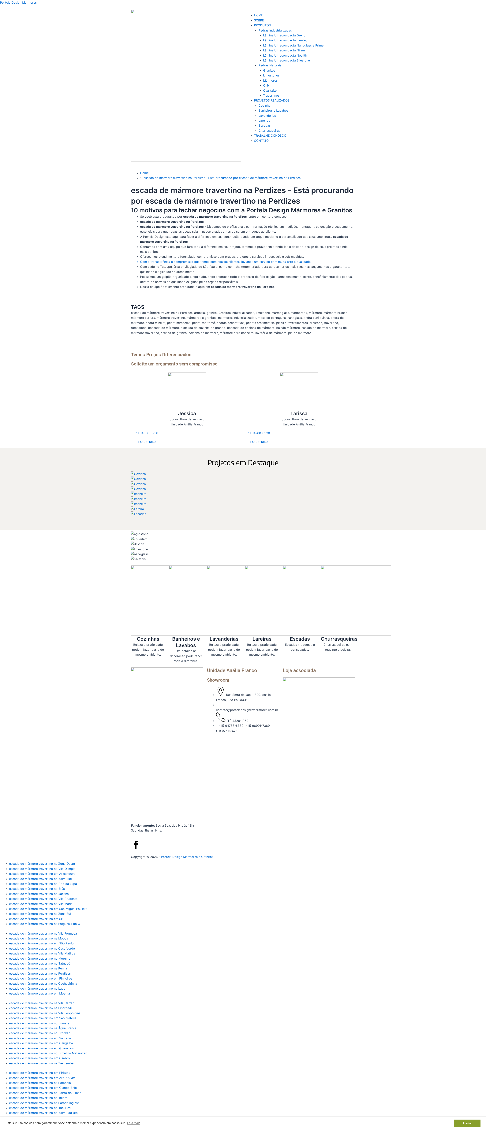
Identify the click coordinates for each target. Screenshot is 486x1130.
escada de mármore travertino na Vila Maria (41, 904)
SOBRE (259, 20)
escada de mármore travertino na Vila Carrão (41, 1003)
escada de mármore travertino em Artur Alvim (42, 1078)
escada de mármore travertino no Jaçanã (39, 894)
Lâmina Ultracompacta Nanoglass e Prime (293, 45)
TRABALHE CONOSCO (270, 135)
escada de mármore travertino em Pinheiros (40, 978)
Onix (266, 85)
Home (144, 173)
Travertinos (271, 95)
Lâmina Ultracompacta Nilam (284, 50)
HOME (258, 15)
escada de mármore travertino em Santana (40, 1038)
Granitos (269, 70)
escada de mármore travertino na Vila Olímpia (42, 869)
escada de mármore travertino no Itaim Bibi (40, 879)
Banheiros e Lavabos (273, 110)
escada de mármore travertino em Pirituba (39, 1073)
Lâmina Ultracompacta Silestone (286, 60)
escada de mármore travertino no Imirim (38, 1098)
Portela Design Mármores (18, 2)
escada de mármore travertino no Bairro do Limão (45, 1093)
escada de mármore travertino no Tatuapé (39, 963)
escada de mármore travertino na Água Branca (43, 1028)
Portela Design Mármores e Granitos (187, 857)
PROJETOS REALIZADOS (272, 100)
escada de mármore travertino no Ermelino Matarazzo (48, 1053)
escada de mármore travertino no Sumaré (39, 1023)
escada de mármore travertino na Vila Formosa (43, 933)
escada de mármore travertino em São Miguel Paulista (48, 909)
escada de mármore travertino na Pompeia (40, 1083)
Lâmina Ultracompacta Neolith (285, 55)
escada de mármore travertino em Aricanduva (42, 874)
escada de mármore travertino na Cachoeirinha (43, 983)
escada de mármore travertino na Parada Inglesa (44, 1103)
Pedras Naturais (270, 65)
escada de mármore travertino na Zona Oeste (42, 863)
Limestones (271, 75)
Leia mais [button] (133, 1123)
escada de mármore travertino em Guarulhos (41, 1048)
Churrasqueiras (269, 130)
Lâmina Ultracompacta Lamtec (285, 40)
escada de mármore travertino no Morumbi (40, 958)
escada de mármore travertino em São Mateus (42, 1018)
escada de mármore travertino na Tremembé (41, 1063)
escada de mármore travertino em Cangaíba (41, 1043)
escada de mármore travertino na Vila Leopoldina (44, 1013)
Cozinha (264, 105)
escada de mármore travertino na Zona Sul (40, 914)
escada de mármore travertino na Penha (38, 968)
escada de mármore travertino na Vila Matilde (42, 953)
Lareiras (264, 120)
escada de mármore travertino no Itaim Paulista (43, 1113)
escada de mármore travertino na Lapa (37, 988)
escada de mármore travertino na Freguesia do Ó (44, 924)
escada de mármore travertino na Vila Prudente (43, 899)
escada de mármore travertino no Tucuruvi (40, 1108)
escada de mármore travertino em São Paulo (41, 943)
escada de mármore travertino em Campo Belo (43, 1088)
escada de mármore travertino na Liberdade (41, 1008)
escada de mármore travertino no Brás (37, 889)
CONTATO (261, 141)
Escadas (265, 125)
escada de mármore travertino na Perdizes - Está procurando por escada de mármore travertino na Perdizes (222, 178)
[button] (300, 11)
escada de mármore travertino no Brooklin (39, 1033)
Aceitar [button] (467, 1123)
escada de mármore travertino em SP (36, 919)
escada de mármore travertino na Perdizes (40, 973)
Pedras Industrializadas (275, 30)
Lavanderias (267, 115)
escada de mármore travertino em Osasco (39, 1058)
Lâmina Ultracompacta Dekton (285, 35)
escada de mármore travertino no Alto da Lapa (43, 884)
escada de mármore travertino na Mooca (38, 938)
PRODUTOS (262, 25)
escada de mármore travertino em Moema (39, 993)
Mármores (270, 80)
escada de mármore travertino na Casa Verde (42, 948)
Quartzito (270, 90)
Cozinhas (148, 639)
